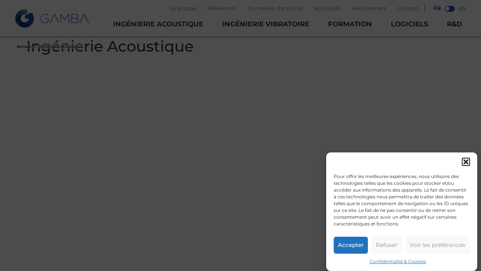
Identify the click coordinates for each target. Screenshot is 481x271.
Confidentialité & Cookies (398, 261)
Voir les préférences (438, 245)
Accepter (351, 245)
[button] (466, 162)
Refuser (387, 245)
